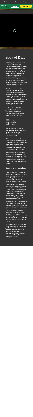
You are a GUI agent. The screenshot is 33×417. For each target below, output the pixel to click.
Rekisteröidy (26, 6)
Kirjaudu (14, 6)
